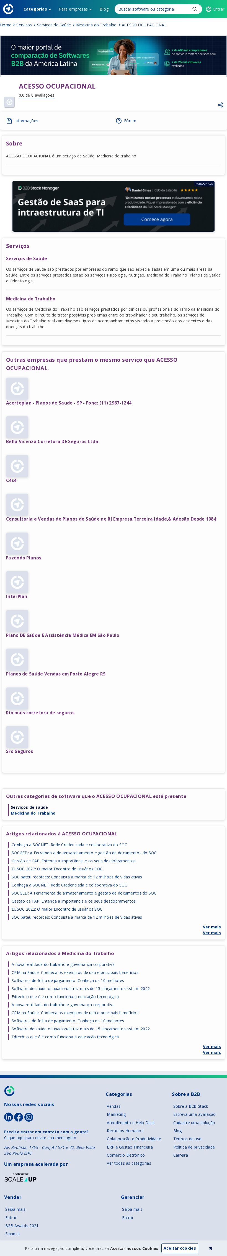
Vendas (113, 1106)
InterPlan (16, 596)
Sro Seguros (19, 751)
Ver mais (212, 927)
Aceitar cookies (180, 1248)
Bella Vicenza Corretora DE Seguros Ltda (52, 441)
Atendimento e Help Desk (130, 1122)
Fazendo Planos (23, 558)
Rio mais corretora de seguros (40, 713)
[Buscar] (158, 9)
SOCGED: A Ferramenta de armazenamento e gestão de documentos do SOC (84, 852)
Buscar (194, 8)
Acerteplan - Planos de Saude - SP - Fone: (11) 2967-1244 (68, 403)
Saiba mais (15, 1209)
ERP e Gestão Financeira (130, 1147)
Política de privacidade (194, 1147)
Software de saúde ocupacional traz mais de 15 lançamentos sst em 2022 (81, 988)
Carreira (180, 1155)
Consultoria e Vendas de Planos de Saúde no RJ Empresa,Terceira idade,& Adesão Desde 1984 (111, 519)
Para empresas (73, 9)
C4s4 (11, 480)
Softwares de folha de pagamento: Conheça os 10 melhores (68, 980)
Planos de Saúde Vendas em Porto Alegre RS (56, 674)
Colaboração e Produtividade (134, 1138)
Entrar (11, 1217)
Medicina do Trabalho (33, 813)
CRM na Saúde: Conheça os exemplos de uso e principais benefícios (75, 972)
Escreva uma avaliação (194, 1114)
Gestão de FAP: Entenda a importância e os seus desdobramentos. (74, 860)
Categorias (35, 9)
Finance (12, 1233)
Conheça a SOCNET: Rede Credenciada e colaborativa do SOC (69, 844)
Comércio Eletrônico (126, 1155)
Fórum (130, 120)
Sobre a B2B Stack (190, 1106)
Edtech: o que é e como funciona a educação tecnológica (65, 996)
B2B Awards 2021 (21, 1225)
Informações (26, 120)
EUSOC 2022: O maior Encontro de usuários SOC (57, 868)
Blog (104, 9)
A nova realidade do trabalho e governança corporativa (63, 964)
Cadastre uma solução (194, 1122)
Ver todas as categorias (129, 1163)
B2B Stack (9, 1091)
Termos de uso (187, 1138)
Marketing (116, 1114)
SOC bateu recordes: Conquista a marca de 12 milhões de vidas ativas (77, 877)
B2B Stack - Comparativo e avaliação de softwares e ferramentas (8, 9)
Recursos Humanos (125, 1130)
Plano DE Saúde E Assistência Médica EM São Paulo (63, 635)
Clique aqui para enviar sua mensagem (40, 1137)
